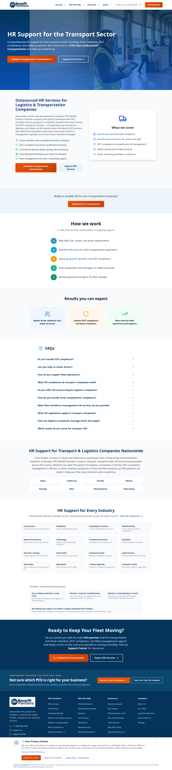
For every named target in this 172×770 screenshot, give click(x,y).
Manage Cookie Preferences (33, 752)
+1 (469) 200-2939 (20, 726)
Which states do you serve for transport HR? (63, 428)
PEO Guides (113, 708)
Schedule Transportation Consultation (36, 168)
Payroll (100, 134)
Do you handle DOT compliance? (56, 359)
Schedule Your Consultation (86, 204)
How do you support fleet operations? (59, 374)
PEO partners (75, 249)
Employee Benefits (55, 713)
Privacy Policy (83, 758)
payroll (39, 122)
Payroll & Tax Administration (60, 718)
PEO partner (91, 637)
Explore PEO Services (71, 168)
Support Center (77, 648)
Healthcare (82, 722)
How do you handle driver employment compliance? (67, 397)
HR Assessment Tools (117, 713)
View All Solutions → (56, 732)
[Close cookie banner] (157, 741)
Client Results (113, 722)
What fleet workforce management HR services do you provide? (74, 405)
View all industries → (131, 516)
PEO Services (53, 704)
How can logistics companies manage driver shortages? (69, 420)
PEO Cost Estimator (116, 718)
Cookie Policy (70, 758)
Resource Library (115, 704)
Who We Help (75, 5)
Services (58, 5)
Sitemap (141, 722)
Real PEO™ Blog (114, 727)
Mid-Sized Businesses (87, 708)
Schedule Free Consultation (70, 657)
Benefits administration (109, 139)
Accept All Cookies (31, 758)
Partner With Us (144, 718)
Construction (83, 718)
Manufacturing (84, 727)
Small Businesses (85, 704)
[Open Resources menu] (99, 5)
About (105, 5)
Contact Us (17, 730)
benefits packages (60, 140)
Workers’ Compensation (58, 722)
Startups (81, 713)
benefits (60, 122)
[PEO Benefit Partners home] (19, 5)
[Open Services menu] (65, 5)
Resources (91, 5)
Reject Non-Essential (53, 758)
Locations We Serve (146, 713)
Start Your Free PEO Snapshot (147, 680)
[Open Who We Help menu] (83, 5)
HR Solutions (53, 708)
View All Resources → (117, 732)
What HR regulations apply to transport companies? (67, 413)
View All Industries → (87, 732)
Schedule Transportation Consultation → (31, 59)
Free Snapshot (154, 5)
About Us (141, 704)
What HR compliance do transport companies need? (67, 382)
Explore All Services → (73, 59)
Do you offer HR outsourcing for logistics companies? (67, 389)
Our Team (142, 708)
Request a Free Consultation (112, 680)
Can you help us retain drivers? (55, 366)
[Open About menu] (111, 5)
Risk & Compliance (56, 727)
